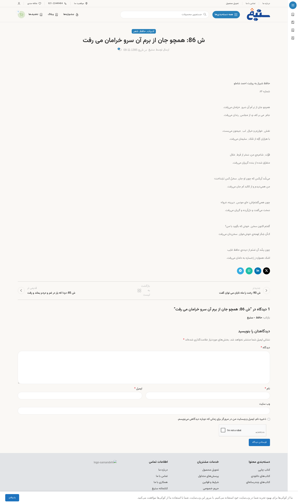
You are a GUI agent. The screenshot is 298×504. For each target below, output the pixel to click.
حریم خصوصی (211, 488)
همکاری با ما (161, 482)
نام (267, 389)
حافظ (143, 31)
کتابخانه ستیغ (160, 488)
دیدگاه (265, 348)
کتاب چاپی (264, 470)
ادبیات (150, 31)
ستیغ (152, 50)
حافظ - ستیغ (254, 318)
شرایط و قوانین (210, 482)
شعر (135, 31)
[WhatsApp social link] (249, 270)
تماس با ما (162, 476)
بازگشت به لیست (144, 290)
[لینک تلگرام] (240, 270)
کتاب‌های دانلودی (260, 476)
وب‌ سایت (264, 404)
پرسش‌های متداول (208, 476)
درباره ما (163, 470)
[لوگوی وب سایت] (258, 15)
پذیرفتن (12, 497)
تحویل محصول (210, 470)
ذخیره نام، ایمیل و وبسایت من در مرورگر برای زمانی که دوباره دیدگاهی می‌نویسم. (222, 419)
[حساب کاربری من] (19, 3)
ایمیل (138, 389)
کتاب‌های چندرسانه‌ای (258, 482)
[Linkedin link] (257, 270)
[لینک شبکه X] (266, 270)
